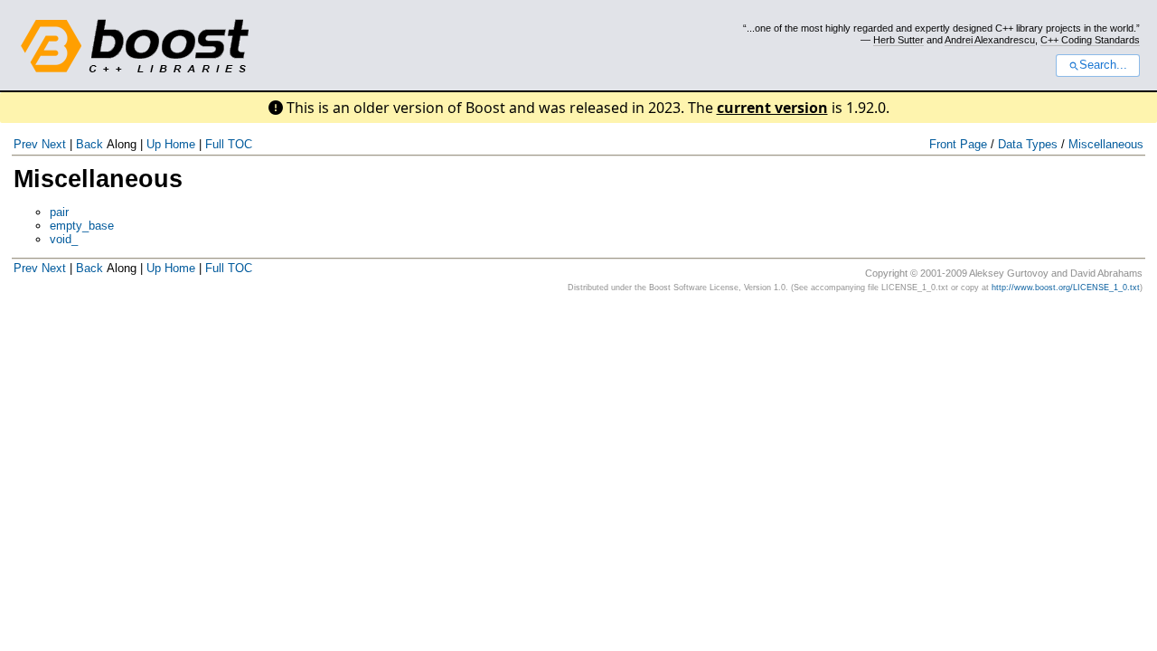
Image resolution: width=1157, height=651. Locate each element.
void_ (64, 239)
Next (54, 144)
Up (153, 144)
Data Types (1028, 144)
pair (59, 212)
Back (89, 144)
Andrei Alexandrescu (990, 39)
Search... (1103, 65)
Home (180, 144)
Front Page (958, 144)
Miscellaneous (1105, 144)
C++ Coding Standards (1090, 39)
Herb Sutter (898, 39)
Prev (26, 144)
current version (772, 108)
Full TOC (228, 144)
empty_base (82, 225)
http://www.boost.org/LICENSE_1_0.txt (1066, 287)
